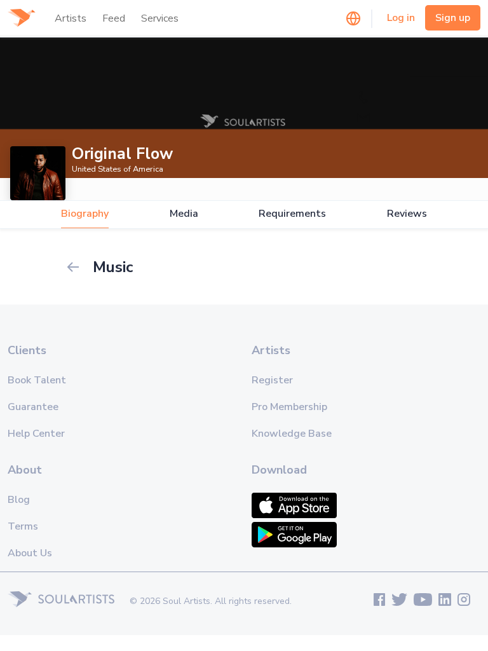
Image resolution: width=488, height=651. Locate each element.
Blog (19, 499)
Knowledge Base (292, 433)
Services (160, 18)
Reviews (407, 214)
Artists (70, 18)
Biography (85, 214)
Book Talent (37, 380)
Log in (401, 18)
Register (272, 380)
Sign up (452, 18)
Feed (113, 18)
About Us (30, 553)
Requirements (292, 214)
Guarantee (33, 407)
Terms (23, 526)
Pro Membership (289, 407)
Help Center (36, 433)
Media (184, 214)
